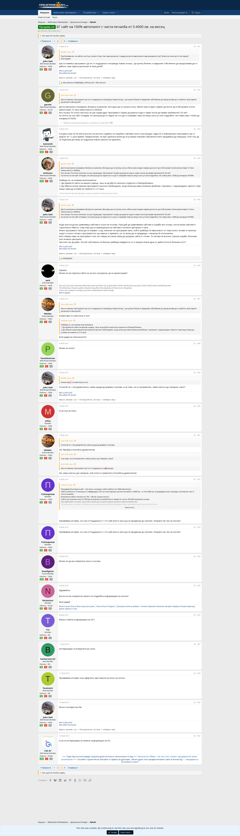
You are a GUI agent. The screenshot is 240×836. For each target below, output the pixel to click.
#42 (198, 90)
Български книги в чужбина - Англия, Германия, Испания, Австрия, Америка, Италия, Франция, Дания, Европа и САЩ (127, 607)
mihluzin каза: (66, 320)
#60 (198, 736)
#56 (198, 615)
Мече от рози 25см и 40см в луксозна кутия (77, 606)
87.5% (50, 606)
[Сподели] (194, 46)
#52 (198, 479)
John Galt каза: (67, 95)
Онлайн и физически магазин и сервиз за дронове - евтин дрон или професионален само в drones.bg (130, 759)
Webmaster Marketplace (65, 12)
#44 (198, 158)
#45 (198, 199)
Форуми (44, 12)
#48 (198, 343)
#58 (198, 673)
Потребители (89, 12)
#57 (198, 644)
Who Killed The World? (67, 73)
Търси (54, 17)
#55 (198, 585)
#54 (198, 556)
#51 (198, 435)
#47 (198, 299)
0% (49, 635)
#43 (198, 129)
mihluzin (43, 31)
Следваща (72, 41)
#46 (198, 265)
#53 (198, 527)
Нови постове (44, 17)
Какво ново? (109, 12)
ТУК (111, 123)
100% (50, 66)
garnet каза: (66, 163)
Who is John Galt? (65, 71)
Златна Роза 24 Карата (105, 606)
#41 (198, 46)
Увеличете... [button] (130, 507)
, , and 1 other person (84, 83)
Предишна (46, 41)
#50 (198, 406)
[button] (79, 12)
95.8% (50, 756)
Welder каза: (66, 52)
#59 (198, 702)
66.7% (50, 110)
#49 (198, 372)
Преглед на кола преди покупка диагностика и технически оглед (100, 756)
